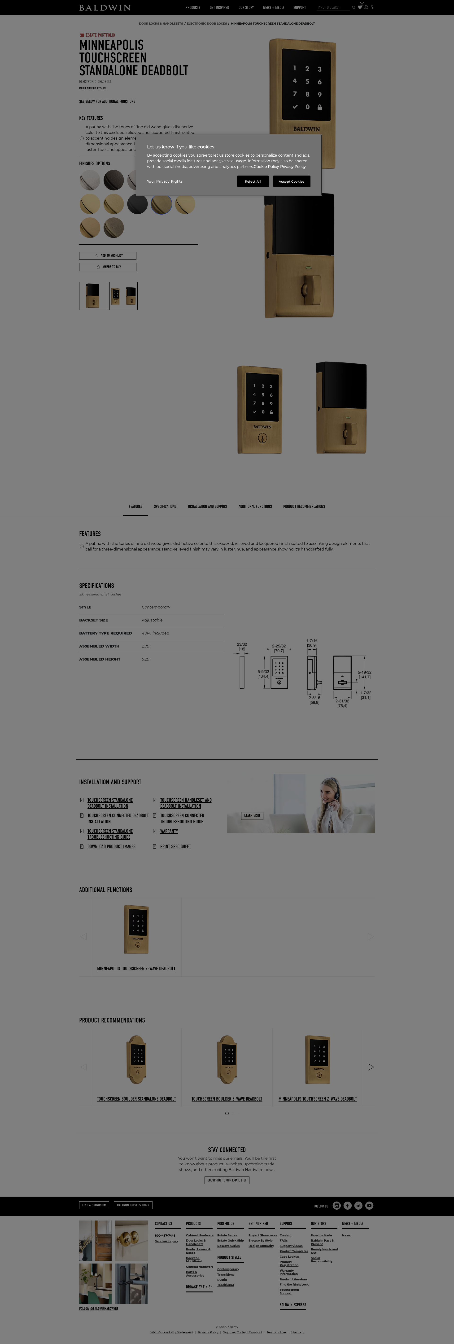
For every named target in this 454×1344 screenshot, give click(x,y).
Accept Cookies (291, 181)
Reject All (253, 181)
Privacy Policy (293, 166)
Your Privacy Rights (165, 181)
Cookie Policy (266, 166)
